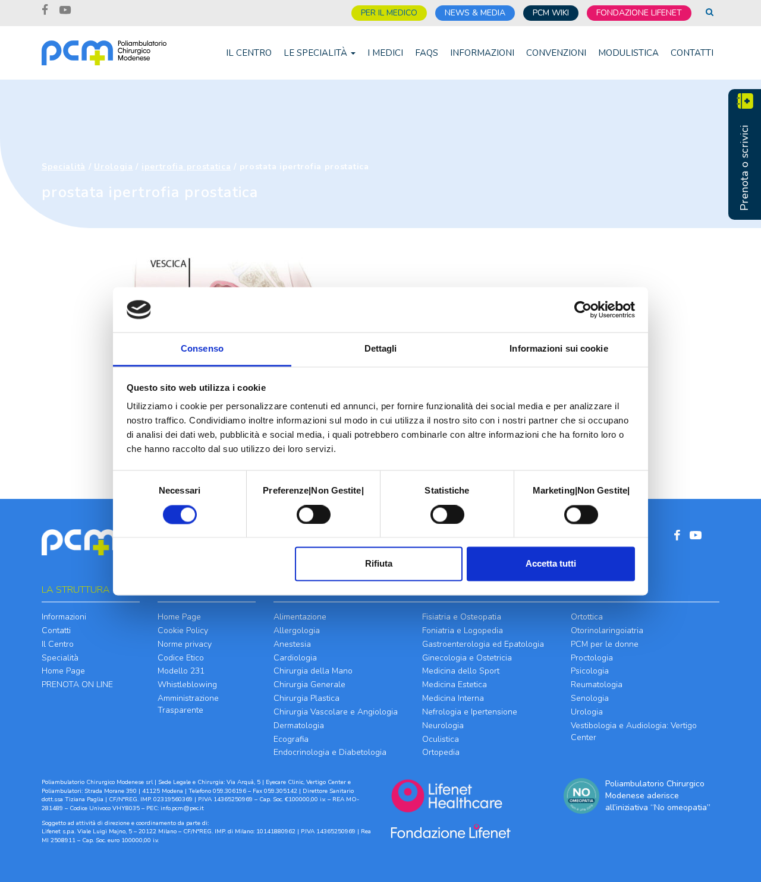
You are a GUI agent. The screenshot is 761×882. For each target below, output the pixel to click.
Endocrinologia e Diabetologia (329, 752)
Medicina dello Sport (460, 670)
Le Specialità (317, 53)
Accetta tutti (551, 564)
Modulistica (628, 53)
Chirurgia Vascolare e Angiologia (335, 711)
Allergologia (296, 630)
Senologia (590, 698)
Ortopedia (441, 752)
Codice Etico (181, 657)
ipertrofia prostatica (186, 166)
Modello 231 (181, 670)
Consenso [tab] (202, 349)
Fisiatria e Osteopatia (461, 616)
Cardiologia (295, 657)
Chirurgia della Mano (313, 670)
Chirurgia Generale (309, 684)
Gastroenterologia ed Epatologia (483, 644)
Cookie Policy (183, 630)
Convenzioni (556, 53)
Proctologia (592, 657)
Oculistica (440, 739)
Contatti (692, 53)
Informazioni (482, 53)
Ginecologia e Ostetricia (467, 657)
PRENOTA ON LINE (77, 684)
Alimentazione (299, 616)
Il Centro (249, 53)
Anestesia (292, 644)
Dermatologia (298, 725)
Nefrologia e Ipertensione (469, 711)
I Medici (385, 53)
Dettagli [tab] (380, 349)
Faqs (426, 53)
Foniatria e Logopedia (462, 630)
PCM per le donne (605, 644)
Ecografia (291, 739)
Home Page (63, 670)
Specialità (64, 166)
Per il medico (389, 12)
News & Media (475, 12)
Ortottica (587, 616)
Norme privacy (185, 644)
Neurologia (443, 725)
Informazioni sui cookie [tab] (559, 349)
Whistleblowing (187, 684)
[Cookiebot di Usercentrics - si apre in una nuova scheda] (583, 309)
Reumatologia (596, 684)
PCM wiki (551, 12)
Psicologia (590, 670)
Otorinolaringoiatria (607, 630)
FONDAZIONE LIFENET (639, 12)
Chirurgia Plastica (306, 698)
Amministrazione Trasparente (188, 704)
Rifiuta (378, 564)
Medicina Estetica (454, 684)
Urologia (113, 166)
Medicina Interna (453, 698)
